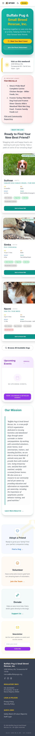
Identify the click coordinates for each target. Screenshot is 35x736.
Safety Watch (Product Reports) (15, 714)
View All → (27, 362)
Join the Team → (17, 581)
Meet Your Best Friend (18, 41)
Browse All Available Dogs (19, 348)
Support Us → (17, 613)
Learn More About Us (14, 511)
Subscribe (17, 649)
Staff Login (8, 717)
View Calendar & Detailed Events (17, 396)
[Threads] (11, 678)
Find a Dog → (17, 549)
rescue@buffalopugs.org (13, 674)
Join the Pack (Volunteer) (17, 47)
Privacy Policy (9, 702)
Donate (24, 3)
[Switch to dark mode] (17, 3)
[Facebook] (5, 678)
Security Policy (9, 704)
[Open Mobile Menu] (3, 3)
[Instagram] (8, 678)
